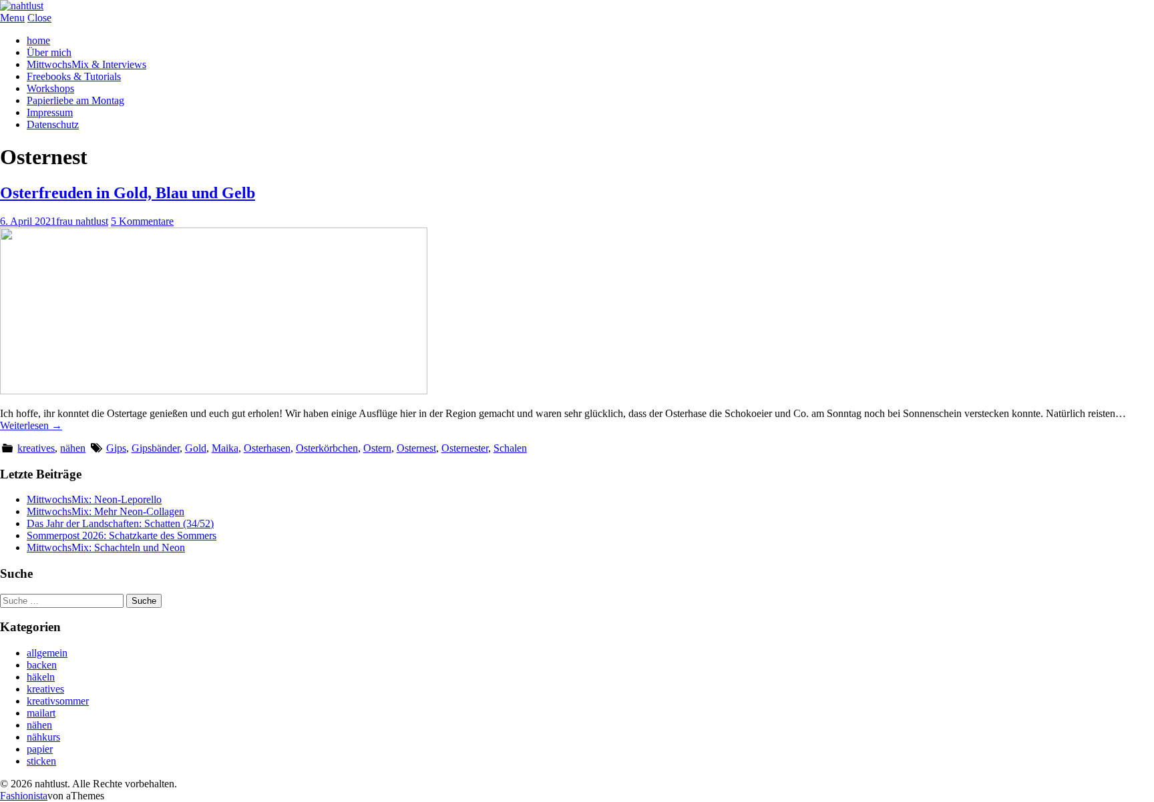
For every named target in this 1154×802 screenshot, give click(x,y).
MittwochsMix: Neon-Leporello (94, 499)
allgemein (47, 653)
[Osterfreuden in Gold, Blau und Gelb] (213, 390)
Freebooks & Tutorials (74, 76)
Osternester (464, 448)
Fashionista (23, 795)
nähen (72, 448)
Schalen (510, 448)
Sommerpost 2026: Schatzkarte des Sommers (121, 535)
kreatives (36, 448)
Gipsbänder (156, 448)
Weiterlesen (31, 425)
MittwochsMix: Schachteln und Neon (106, 547)
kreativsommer (58, 701)
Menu (12, 17)
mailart (41, 713)
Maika (225, 448)
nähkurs (43, 737)
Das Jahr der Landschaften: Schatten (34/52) (120, 523)
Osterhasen (267, 448)
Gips (116, 448)
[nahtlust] (21, 5)
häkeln (41, 677)
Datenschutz (53, 124)
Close (39, 17)
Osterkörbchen (327, 448)
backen (42, 665)
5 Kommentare (142, 221)
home (38, 40)
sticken (41, 761)
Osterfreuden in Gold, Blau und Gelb (127, 193)
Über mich (49, 52)
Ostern (377, 448)
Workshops (50, 88)
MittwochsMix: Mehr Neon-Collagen (105, 511)
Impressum (50, 112)
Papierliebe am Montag (75, 100)
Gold (195, 448)
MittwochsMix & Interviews (86, 64)
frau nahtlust (82, 221)
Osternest (416, 448)
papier (40, 749)
